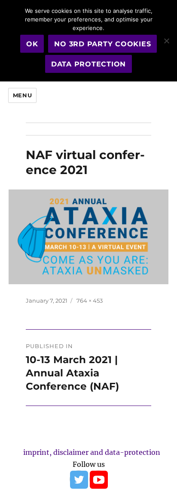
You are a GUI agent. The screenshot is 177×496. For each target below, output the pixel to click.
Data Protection (88, 64)
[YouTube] (98, 479)
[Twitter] (79, 479)
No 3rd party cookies (102, 44)
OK (32, 44)
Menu (22, 95)
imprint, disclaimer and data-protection (91, 452)
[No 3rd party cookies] (166, 40)
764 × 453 (89, 300)
